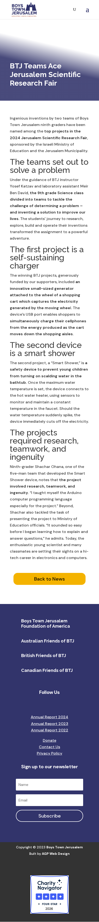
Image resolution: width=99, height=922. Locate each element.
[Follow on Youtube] (69, 704)
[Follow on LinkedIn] (49, 704)
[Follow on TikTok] (59, 704)
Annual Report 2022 (49, 730)
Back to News (49, 579)
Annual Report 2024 (49, 716)
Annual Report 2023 (49, 723)
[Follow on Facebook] (30, 704)
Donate (49, 740)
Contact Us (49, 746)
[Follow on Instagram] (40, 704)
